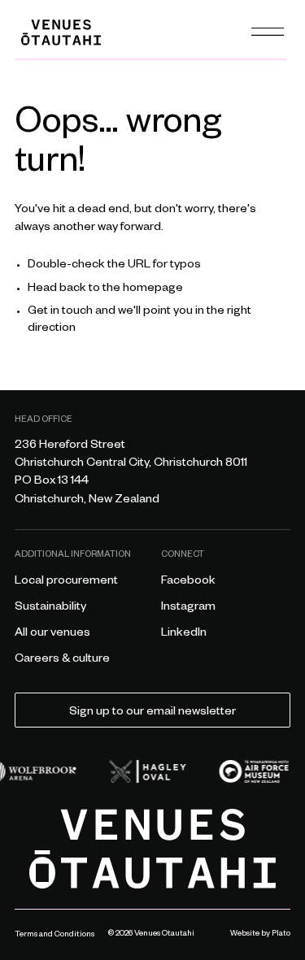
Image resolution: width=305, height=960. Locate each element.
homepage (153, 289)
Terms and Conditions (54, 935)
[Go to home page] (152, 849)
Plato (281, 934)
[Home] (61, 33)
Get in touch (60, 312)
